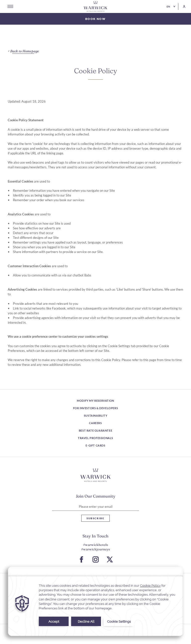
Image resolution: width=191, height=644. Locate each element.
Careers (95, 423)
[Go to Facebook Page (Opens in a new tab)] (81, 559)
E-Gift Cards (95, 445)
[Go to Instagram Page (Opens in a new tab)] (96, 559)
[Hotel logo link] (95, 475)
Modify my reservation (95, 400)
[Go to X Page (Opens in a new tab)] (110, 559)
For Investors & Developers (95, 408)
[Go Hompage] (95, 6)
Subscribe (95, 518)
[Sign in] (182, 6)
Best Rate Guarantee (95, 430)
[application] (95, 601)
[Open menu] (10, 6)
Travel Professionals (95, 438)
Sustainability (95, 415)
